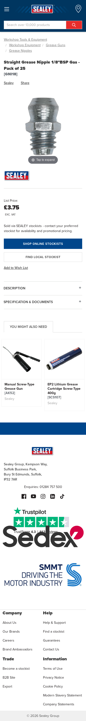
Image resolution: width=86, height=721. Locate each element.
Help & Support (54, 622)
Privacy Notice (53, 677)
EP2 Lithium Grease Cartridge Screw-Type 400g (64, 391)
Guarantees (51, 640)
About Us (9, 622)
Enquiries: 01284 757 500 (43, 486)
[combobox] (43, 25)
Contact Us (51, 649)
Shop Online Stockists (43, 244)
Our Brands (11, 631)
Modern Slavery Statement (62, 695)
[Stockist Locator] (78, 10)
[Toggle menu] (6, 9)
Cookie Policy (53, 686)
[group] (21, 373)
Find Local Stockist (43, 257)
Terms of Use (53, 668)
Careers (8, 640)
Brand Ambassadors (17, 649)
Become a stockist (16, 668)
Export (7, 686)
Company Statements (58, 704)
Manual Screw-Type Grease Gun (19, 388)
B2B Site (9, 677)
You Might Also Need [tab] (28, 326)
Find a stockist (53, 631)
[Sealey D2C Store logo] (43, 9)
